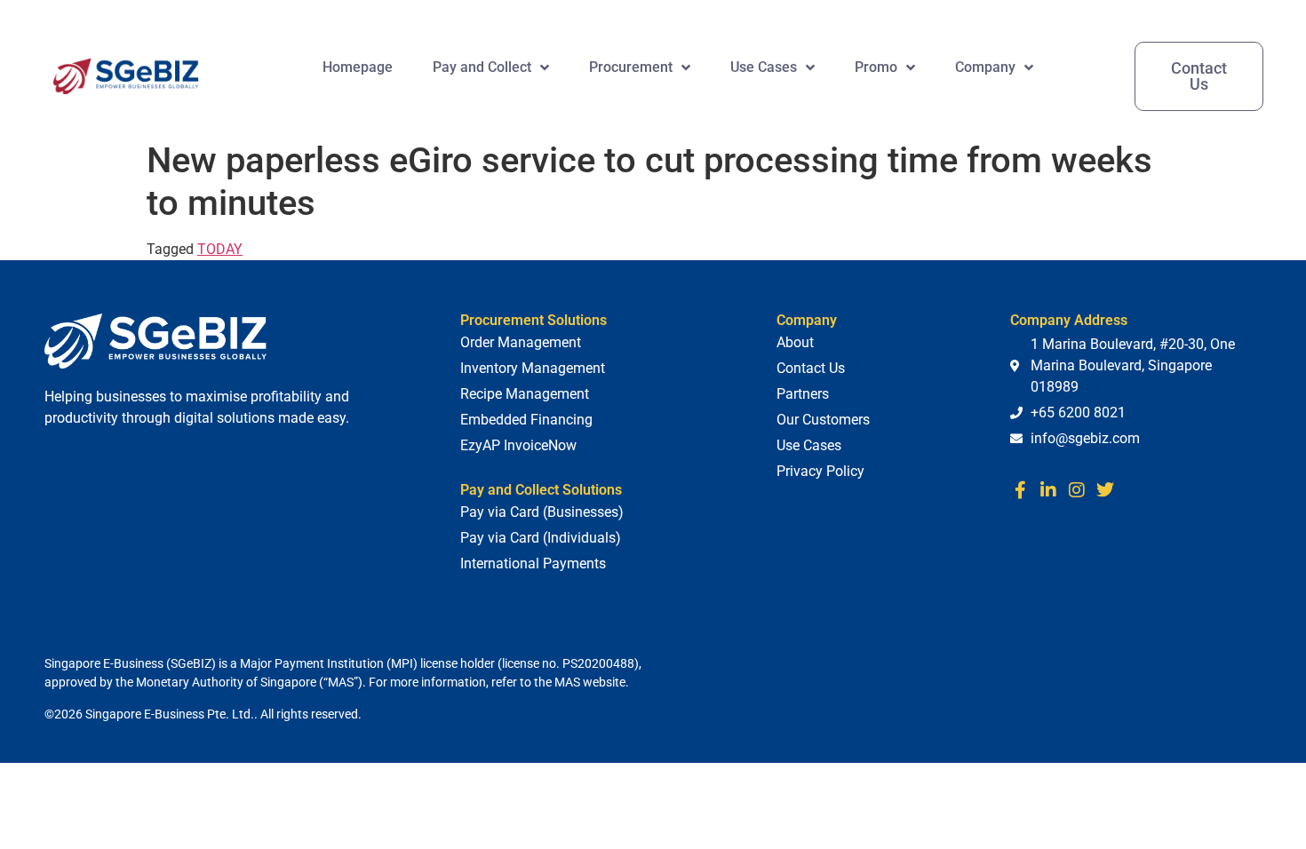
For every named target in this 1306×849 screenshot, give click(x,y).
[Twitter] (1105, 490)
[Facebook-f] (1020, 490)
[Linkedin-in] (1048, 490)
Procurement (631, 67)
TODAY (220, 249)
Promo (876, 67)
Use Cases (763, 67)
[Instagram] (1077, 490)
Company (985, 67)
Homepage (358, 67)
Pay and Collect (482, 67)
